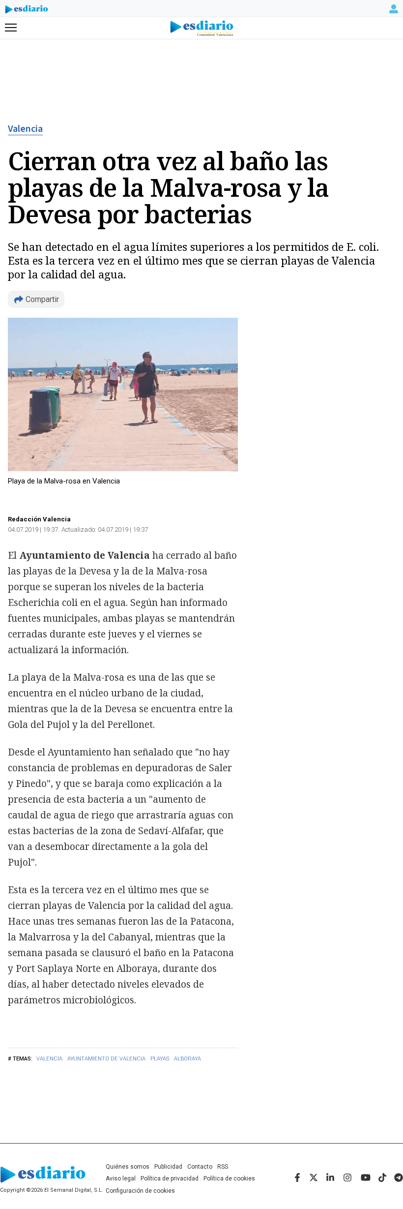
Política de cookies (229, 1178)
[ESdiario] (26, 10)
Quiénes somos (127, 1166)
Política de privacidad (170, 1178)
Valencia (25, 129)
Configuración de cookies (140, 1190)
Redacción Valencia (39, 519)
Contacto (199, 1166)
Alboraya (187, 1059)
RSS (222, 1166)
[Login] (394, 9)
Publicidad (168, 1166)
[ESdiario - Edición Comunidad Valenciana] (202, 28)
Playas (159, 1059)
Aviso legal (121, 1178)
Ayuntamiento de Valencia (106, 1059)
